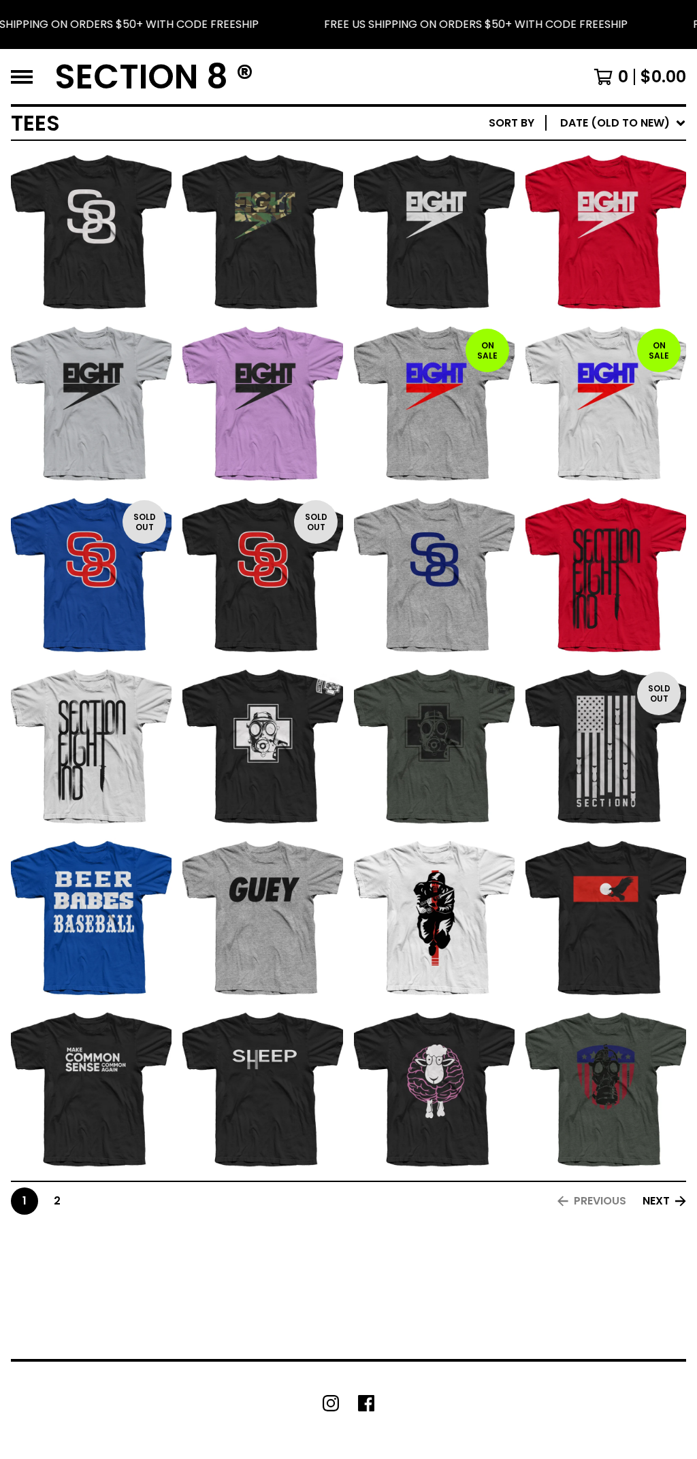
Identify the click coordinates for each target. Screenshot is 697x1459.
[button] (348, 24)
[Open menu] (22, 77)
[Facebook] (366, 1403)
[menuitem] (587, 123)
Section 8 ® (153, 76)
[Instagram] (331, 1403)
